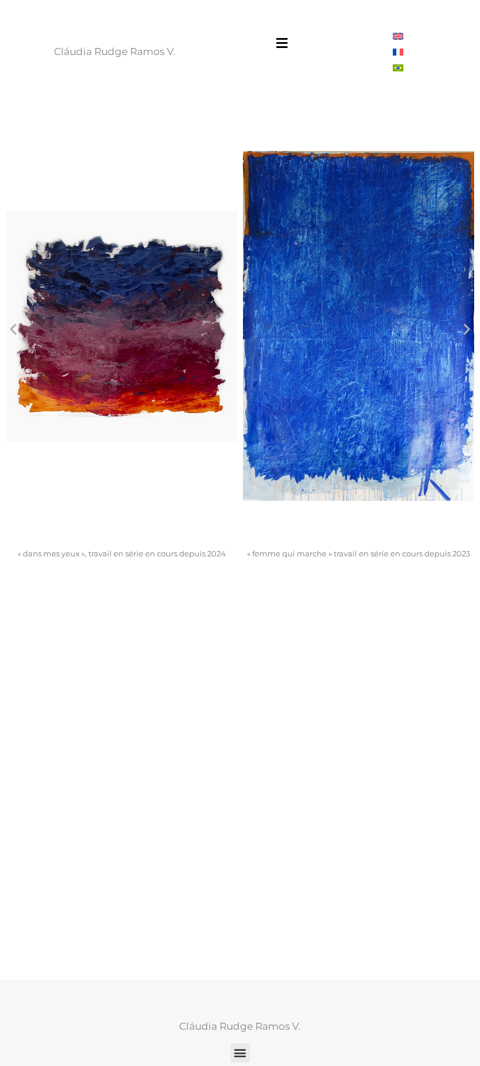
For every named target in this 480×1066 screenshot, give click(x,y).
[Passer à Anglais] (398, 36)
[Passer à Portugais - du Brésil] (398, 67)
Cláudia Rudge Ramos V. (115, 51)
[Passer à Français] (398, 52)
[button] (281, 43)
